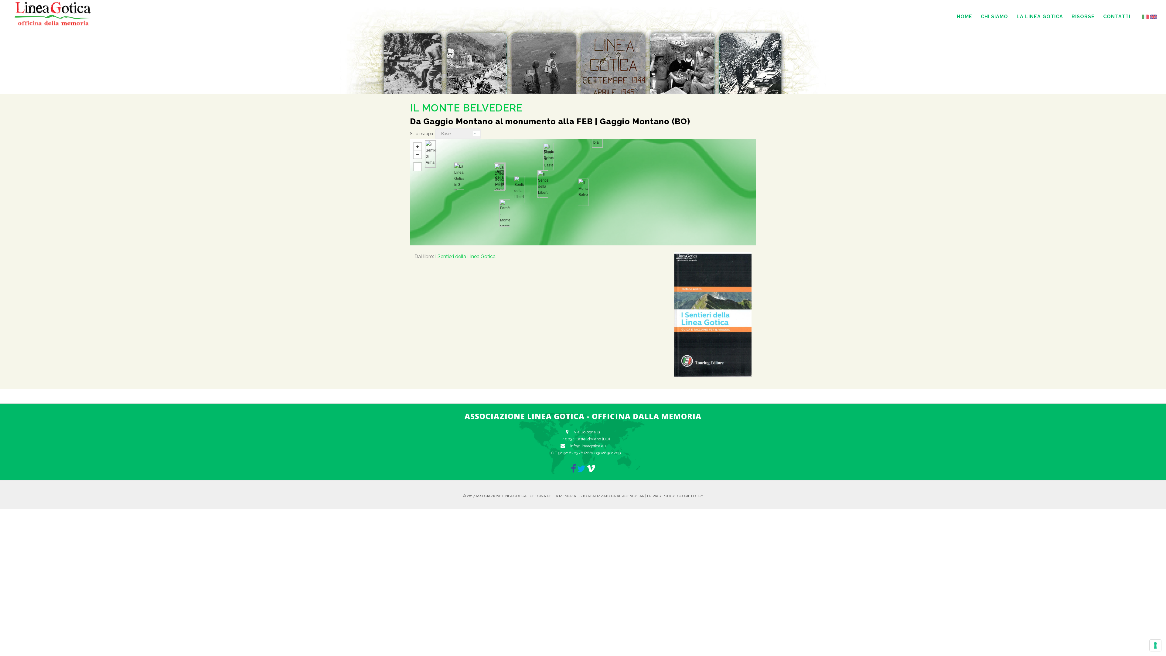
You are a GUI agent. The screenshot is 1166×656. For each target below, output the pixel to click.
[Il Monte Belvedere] (583, 192)
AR (641, 496)
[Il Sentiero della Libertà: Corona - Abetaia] (542, 184)
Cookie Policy (690, 496)
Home (964, 16)
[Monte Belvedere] (548, 156)
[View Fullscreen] (417, 167)
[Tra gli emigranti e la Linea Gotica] (499, 177)
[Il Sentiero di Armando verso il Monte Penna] (430, 154)
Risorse (1083, 16)
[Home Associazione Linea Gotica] (53, 24)
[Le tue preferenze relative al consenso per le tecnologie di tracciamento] (1155, 645)
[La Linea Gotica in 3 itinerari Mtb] (459, 176)
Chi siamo (994, 16)
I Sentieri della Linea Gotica (465, 256)
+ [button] (417, 147)
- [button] (417, 155)
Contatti (1116, 16)
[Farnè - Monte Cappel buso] (504, 213)
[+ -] (583, 192)
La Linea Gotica (1040, 16)
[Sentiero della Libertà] (519, 189)
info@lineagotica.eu (588, 446)
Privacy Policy (661, 496)
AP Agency (627, 496)
